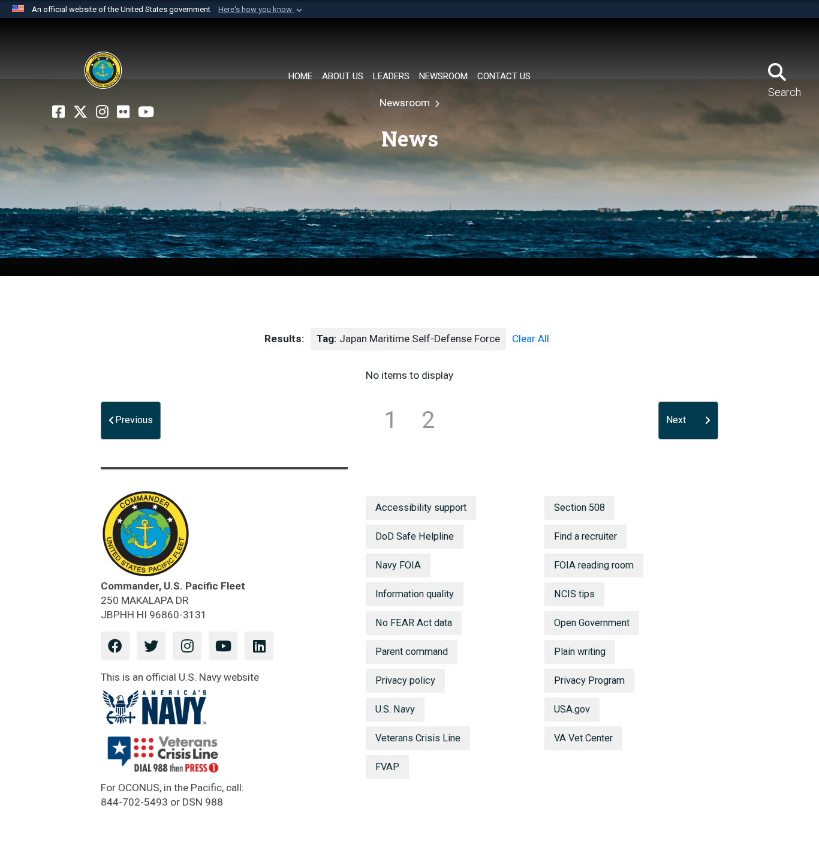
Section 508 (579, 507)
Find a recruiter (585, 536)
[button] (261, 10)
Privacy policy (405, 680)
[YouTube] (146, 112)
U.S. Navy (395, 709)
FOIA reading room (594, 565)
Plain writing (580, 651)
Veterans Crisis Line (417, 738)
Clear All (530, 339)
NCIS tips (574, 594)
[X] (80, 112)
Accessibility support (420, 507)
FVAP (387, 767)
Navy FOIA (398, 565)
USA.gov (572, 709)
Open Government (592, 622)
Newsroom (406, 103)
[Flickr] (123, 112)
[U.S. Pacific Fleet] (103, 70)
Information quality (414, 594)
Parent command (411, 651)
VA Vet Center (583, 738)
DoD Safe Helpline (414, 536)
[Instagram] (102, 112)
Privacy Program (589, 680)
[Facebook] (58, 112)
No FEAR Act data (413, 622)
